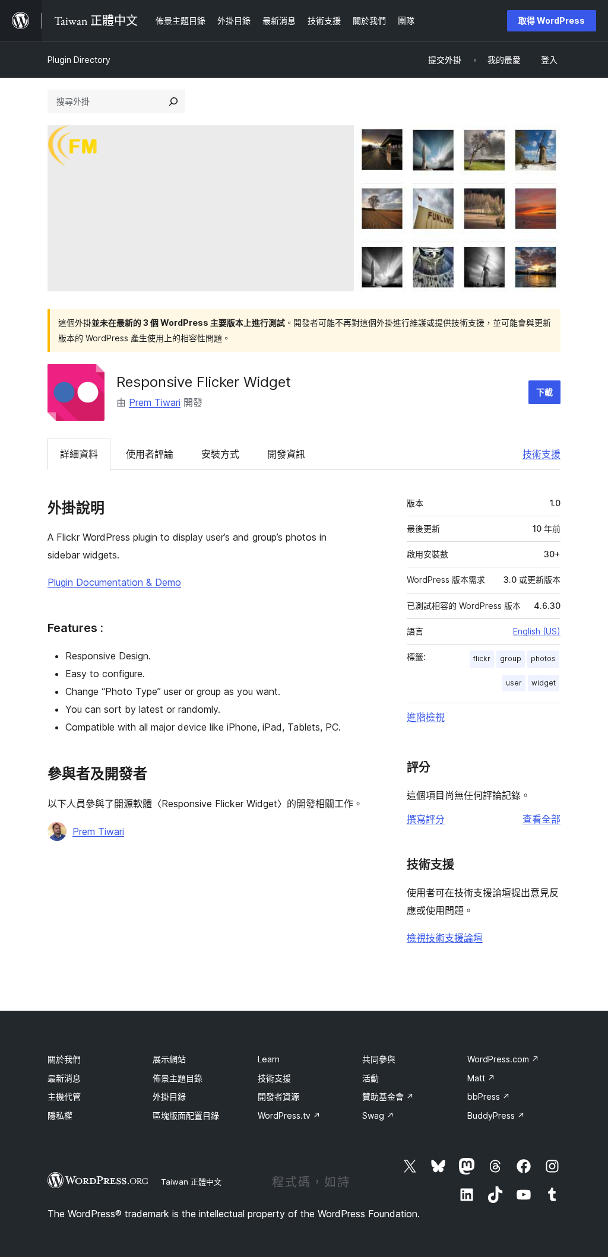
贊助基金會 (388, 1096)
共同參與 (378, 1059)
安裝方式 (220, 454)
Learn (269, 1059)
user (514, 682)
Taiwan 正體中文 (191, 1181)
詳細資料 (79, 454)
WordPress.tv (289, 1115)
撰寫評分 (426, 819)
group (510, 658)
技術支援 (541, 454)
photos (543, 658)
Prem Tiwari (154, 402)
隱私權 (60, 1115)
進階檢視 (426, 717)
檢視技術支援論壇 (445, 938)
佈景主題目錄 (177, 1078)
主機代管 (64, 1096)
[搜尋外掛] (173, 101)
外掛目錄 (169, 1096)
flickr (481, 658)
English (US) (536, 631)
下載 (544, 392)
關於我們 (64, 1059)
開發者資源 (278, 1096)
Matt (481, 1078)
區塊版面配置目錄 (186, 1115)
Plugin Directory (79, 60)
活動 (370, 1078)
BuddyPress (496, 1115)
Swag (378, 1115)
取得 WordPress (551, 20)
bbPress (488, 1096)
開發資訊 (286, 454)
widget (543, 682)
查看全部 (541, 819)
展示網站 (169, 1059)
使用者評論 (149, 454)
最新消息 (64, 1078)
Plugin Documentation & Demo (114, 582)
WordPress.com (503, 1059)
